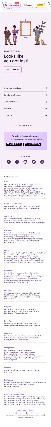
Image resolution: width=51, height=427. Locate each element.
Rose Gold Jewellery (23, 222)
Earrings (7, 230)
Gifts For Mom (9, 192)
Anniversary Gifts (36, 188)
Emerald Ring (8, 259)
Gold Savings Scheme (11, 208)
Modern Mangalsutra (11, 352)
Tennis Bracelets (34, 295)
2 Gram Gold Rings (24, 262)
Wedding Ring (18, 257)
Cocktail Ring (27, 259)
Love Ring (36, 259)
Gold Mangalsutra (10, 350)
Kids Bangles (32, 309)
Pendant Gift (19, 194)
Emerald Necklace (10, 282)
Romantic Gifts (9, 190)
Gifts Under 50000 (24, 186)
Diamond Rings (9, 253)
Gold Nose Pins (18, 323)
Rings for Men (9, 370)
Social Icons (15, 146)
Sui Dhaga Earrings (10, 239)
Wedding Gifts (39, 194)
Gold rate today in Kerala (30, 401)
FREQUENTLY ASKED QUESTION (25, 417)
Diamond (12, 219)
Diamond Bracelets (21, 293)
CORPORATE (23, 415)
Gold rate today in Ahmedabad (34, 404)
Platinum (7, 220)
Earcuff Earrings (37, 239)
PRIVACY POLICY (21, 413)
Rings (6, 250)
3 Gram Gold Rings (10, 262)
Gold (5, 219)
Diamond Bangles (20, 309)
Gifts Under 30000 (10, 186)
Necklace (8, 270)
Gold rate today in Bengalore (14, 399)
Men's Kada (8, 372)
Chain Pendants (23, 338)
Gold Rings (19, 253)
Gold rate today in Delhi (12, 401)
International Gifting (34, 192)
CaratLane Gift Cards (11, 188)
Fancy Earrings (9, 240)
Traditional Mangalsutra (34, 356)
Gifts (6, 182)
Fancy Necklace (35, 281)
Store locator (24, 208)
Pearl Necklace (9, 277)
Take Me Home (12, 69)
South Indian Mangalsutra (27, 352)
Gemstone (26, 219)
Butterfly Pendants (10, 340)
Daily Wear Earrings (33, 240)
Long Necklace (9, 279)
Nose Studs (8, 325)
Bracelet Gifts (28, 194)
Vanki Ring (27, 257)
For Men (7, 368)
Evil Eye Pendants (10, 338)
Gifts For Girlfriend (21, 192)
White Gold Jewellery (38, 222)
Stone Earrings (20, 240)
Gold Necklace (9, 273)
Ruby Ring (36, 257)
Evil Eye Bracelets (22, 295)
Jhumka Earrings (32, 235)
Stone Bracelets (33, 297)
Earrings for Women (23, 382)
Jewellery (8, 216)
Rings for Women (10, 382)
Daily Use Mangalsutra (30, 358)
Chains (31, 220)
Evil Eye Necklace (22, 277)
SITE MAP (13, 413)
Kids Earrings (21, 235)
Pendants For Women (26, 384)
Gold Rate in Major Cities (14, 394)
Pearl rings (28, 261)
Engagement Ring (31, 255)
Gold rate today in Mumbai (34, 399)
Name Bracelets (21, 297)
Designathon (35, 208)
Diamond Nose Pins (31, 323)
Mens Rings (20, 255)
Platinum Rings (29, 253)
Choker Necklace (36, 275)
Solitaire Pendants (35, 336)
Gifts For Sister (30, 190)
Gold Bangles (8, 309)
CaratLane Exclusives (13, 204)
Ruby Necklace (24, 275)
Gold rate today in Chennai (13, 397)
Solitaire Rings (40, 253)
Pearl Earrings (29, 237)
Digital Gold (35, 206)
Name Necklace (21, 279)
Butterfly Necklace (10, 281)
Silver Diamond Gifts (30, 196)
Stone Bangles (34, 311)
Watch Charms (23, 220)
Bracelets (8, 290)
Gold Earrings (8, 233)
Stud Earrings (19, 237)
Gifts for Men (8, 184)
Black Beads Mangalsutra (27, 354)
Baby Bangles (8, 313)
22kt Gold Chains (23, 282)
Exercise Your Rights (12, 415)
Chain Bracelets (9, 297)
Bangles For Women (10, 384)
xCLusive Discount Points (36, 415)
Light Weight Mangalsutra (12, 358)
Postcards (26, 206)
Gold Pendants (9, 336)
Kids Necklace (34, 273)
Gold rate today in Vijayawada (32, 402)
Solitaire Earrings (33, 233)
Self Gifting (17, 206)
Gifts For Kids (19, 190)
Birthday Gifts (24, 188)
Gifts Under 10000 (32, 184)
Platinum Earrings (10, 235)
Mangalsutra (9, 348)
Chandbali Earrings (24, 239)
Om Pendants (34, 338)
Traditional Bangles (21, 313)
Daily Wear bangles (10, 311)
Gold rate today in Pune (12, 402)
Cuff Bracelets (9, 299)
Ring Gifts (7, 196)
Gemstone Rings (9, 255)
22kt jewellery (36, 219)
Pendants (8, 333)
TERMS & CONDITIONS (33, 413)
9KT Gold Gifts (17, 196)
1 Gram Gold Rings (38, 262)
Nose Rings (8, 323)
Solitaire (19, 219)
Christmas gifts (20, 184)
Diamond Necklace (22, 273)
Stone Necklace (33, 279)
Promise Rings (38, 261)
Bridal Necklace (23, 281)
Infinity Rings (19, 261)
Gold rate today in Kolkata (13, 404)
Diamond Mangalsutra (24, 350)
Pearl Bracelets (9, 295)
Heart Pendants (23, 340)
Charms (14, 220)
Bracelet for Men (33, 370)
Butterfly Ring (8, 261)
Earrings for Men (20, 370)
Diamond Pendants (21, 336)
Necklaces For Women (36, 277)
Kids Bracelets (34, 293)
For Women (8, 380)
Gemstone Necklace (11, 275)
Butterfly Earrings (10, 242)
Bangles (7, 307)
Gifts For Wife (8, 194)
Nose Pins (8, 321)
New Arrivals (8, 206)
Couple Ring (8, 257)
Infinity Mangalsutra (10, 360)
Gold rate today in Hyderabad (34, 397)
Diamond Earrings (20, 233)
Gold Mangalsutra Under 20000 (14, 356)
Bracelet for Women (38, 382)
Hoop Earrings (9, 237)
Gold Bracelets (9, 293)
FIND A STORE (27, 125)
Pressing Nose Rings (20, 325)
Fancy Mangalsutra (10, 354)
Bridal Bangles (23, 311)
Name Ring (18, 259)
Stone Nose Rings (34, 325)
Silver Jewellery (9, 222)
